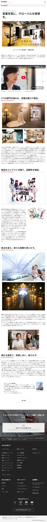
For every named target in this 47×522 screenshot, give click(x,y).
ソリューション (17, 438)
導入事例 (9, 439)
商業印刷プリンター (21, 460)
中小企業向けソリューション (7, 452)
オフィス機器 (19, 462)
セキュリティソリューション (7, 465)
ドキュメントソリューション (7, 467)
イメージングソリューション (27, 438)
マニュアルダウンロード (21, 485)
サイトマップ (11, 517)
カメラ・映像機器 (20, 452)
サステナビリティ (35, 490)
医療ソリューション (6, 457)
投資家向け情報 (35, 493)
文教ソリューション (6, 460)
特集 (3, 488)
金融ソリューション (6, 455)
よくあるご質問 (20, 482)
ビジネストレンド (36, 453)
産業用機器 (19, 467)
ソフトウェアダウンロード (22, 488)
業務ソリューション (6, 470)
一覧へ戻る (23, 400)
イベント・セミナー (6, 474)
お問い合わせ (4, 517)
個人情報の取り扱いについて (31, 517)
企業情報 (34, 480)
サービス (3, 485)
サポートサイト (21, 480)
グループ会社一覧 (35, 487)
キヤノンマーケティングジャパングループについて (38, 483)
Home (3, 438)
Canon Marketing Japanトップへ (23, 509)
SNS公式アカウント (23, 499)
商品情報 (3, 482)
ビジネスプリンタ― (21, 455)
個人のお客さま (6, 480)
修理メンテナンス (20, 491)
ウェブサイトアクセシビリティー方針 (10, 518)
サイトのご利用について (19, 517)
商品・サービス (20, 449)
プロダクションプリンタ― (22, 457)
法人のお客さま (4, 5)
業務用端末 (19, 465)
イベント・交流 (5, 491)
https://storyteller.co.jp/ (12, 391)
